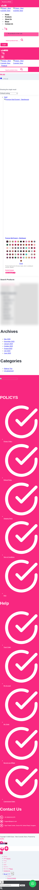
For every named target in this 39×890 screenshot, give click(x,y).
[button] (32, 883)
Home (7, 14)
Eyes (5, 860)
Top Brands (8, 318)
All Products (7, 858)
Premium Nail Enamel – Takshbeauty (15, 238)
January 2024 (8, 344)
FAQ (5, 595)
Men (5, 312)
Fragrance (7, 303)
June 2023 (7, 353)
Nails (5, 864)
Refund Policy (8, 480)
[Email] (6, 843)
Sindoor (6, 867)
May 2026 (7, 339)
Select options (8, 272)
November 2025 (9, 341)
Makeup (7, 309)
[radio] (7, 241)
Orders (9, 876)
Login (4, 44)
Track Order (7, 647)
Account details (11, 878)
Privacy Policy (8, 441)
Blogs (7, 21)
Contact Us (9, 24)
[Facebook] (2, 5)
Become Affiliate (8, 869)
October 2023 (8, 346)
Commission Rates (9, 801)
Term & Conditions (9, 557)
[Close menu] (1, 852)
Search (22, 885)
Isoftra (2, 839)
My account (7, 874)
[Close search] (2, 882)
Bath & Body (8, 300)
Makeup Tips (8, 368)
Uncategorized (9, 371)
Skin (6, 297)
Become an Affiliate (6, 1)
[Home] (1, 79)
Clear (21, 263)
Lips (5, 862)
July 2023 (7, 351)
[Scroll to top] (2, 849)
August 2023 (8, 348)
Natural (6, 315)
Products (8, 17)
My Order (6, 724)
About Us (8, 19)
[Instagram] (5, 5)
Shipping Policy (8, 518)
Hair (5, 306)
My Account (7, 686)
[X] (5, 50)
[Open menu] (2, 57)
